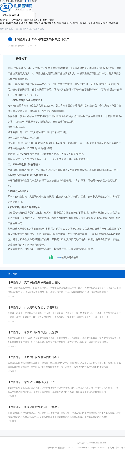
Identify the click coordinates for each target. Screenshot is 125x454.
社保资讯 (90, 23)
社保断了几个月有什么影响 (43, 20)
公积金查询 (50, 23)
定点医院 (72, 23)
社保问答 (100, 23)
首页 (2, 23)
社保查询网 (21, 29)
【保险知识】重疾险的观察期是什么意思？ (34, 407)
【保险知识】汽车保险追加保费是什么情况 (34, 282)
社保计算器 (112, 23)
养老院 (9, 23)
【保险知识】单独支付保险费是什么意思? (33, 332)
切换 (34, 1)
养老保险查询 (20, 23)
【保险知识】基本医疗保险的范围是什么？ (34, 357)
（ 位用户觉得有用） (68, 257)
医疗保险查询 (36, 23)
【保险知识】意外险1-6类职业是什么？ (31, 382)
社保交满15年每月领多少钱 (21, 20)
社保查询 (61, 23)
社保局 (81, 23)
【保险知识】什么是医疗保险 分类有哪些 (33, 307)
